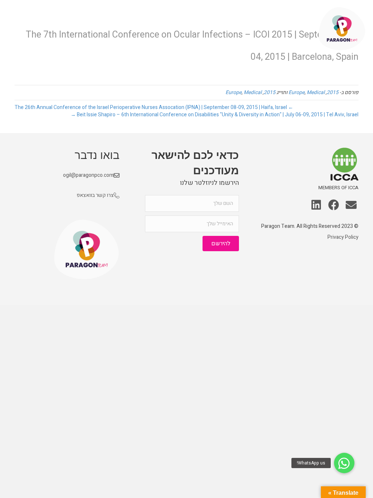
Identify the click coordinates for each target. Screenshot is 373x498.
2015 (332, 92)
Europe (296, 92)
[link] (298, 29)
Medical (316, 92)
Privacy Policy (342, 237)
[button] (351, 205)
